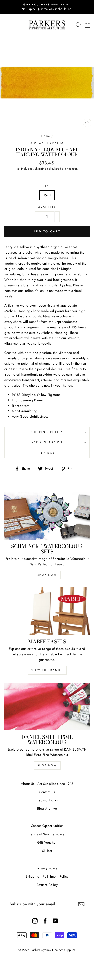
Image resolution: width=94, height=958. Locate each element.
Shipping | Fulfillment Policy (47, 876)
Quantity (47, 207)
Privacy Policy (47, 868)
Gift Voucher (47, 842)
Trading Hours (47, 800)
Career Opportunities (47, 825)
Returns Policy (47, 884)
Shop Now (47, 575)
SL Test (47, 850)
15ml (47, 195)
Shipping (40, 169)
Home (45, 135)
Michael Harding (47, 143)
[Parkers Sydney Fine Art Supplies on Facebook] (45, 921)
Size (47, 186)
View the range (47, 670)
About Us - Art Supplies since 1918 (47, 783)
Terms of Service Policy (47, 834)
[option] (47, 7)
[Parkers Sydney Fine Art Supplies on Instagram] (35, 921)
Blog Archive (47, 808)
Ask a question (47, 442)
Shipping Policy (47, 432)
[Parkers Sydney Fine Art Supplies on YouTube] (55, 921)
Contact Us (47, 791)
